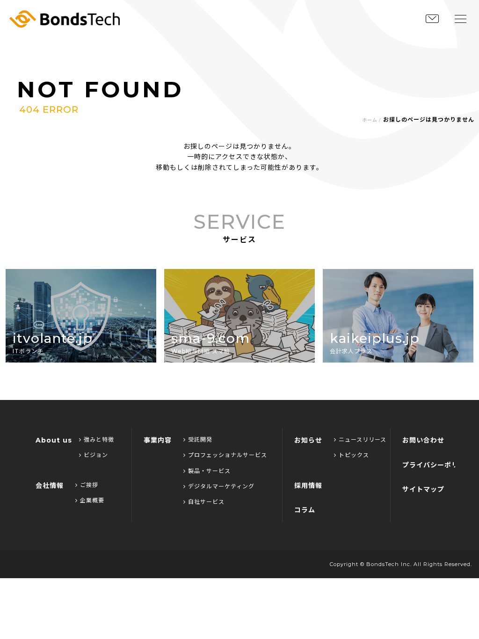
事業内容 (158, 440)
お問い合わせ (423, 440)
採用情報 (308, 485)
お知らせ (308, 440)
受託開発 (200, 439)
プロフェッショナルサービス (227, 454)
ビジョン (96, 454)
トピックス (354, 454)
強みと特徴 (99, 439)
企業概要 (92, 500)
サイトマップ (423, 489)
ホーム (369, 120)
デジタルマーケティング (221, 486)
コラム (304, 510)
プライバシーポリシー (437, 465)
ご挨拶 (89, 484)
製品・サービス (209, 470)
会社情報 (50, 485)
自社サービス (206, 501)
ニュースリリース (362, 439)
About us (54, 440)
